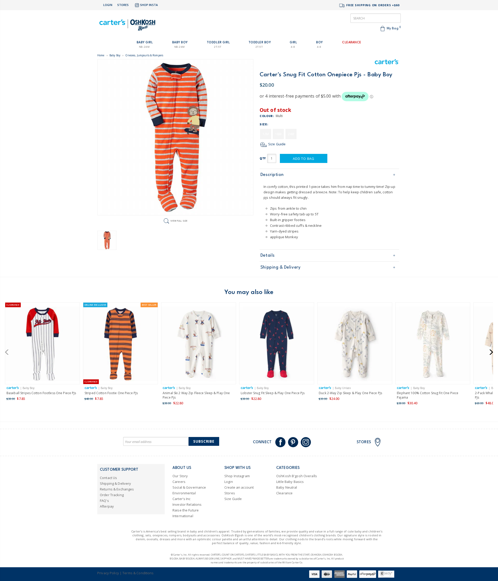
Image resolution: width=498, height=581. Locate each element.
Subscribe (204, 441)
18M (278, 134)
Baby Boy (114, 55)
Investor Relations (187, 504)
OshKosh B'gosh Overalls (296, 476)
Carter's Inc (181, 498)
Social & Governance (189, 487)
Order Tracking (112, 495)
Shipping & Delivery (280, 267)
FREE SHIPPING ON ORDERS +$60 (372, 5)
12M (265, 134)
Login (107, 5)
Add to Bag (303, 158)
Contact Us (108, 477)
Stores (123, 5)
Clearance (284, 493)
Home (101, 55)
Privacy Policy (108, 573)
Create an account (239, 487)
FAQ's (104, 500)
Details (267, 255)
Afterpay (107, 506)
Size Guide (276, 144)
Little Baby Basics (290, 481)
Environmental (184, 493)
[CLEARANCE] (42, 345)
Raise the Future (185, 510)
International (182, 516)
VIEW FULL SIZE (179, 221)
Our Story (180, 476)
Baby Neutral (286, 487)
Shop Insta (149, 5)
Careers (178, 481)
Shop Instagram (237, 476)
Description (272, 175)
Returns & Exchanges (117, 489)
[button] (8, 352)
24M (291, 134)
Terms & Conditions (138, 573)
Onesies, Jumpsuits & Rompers (144, 55)
